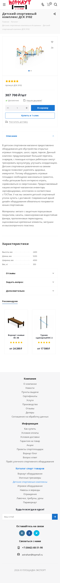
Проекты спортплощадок (30, 449)
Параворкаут (30, 502)
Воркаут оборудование (30, 473)
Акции (30, 445)
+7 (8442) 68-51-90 (32, 547)
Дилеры (30, 412)
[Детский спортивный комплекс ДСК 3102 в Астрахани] (30, 54)
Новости (30, 387)
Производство (30, 404)
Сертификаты (30, 396)
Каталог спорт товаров (30, 468)
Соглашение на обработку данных (30, 416)
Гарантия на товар (30, 441)
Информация (30, 423)
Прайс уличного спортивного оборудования (30, 461)
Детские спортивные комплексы (30, 481)
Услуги (30, 400)
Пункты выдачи (30, 392)
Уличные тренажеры (30, 477)
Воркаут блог (30, 453)
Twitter (36, 533)
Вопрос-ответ (30, 457)
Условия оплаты (30, 432)
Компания (30, 378)
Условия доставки (30, 436)
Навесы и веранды (30, 490)
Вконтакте (22, 533)
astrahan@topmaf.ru (32, 554)
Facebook (29, 533)
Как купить (30, 428)
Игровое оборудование (30, 485)
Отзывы (30, 408)
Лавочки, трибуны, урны (30, 498)
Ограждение (30, 494)
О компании (30, 383)
